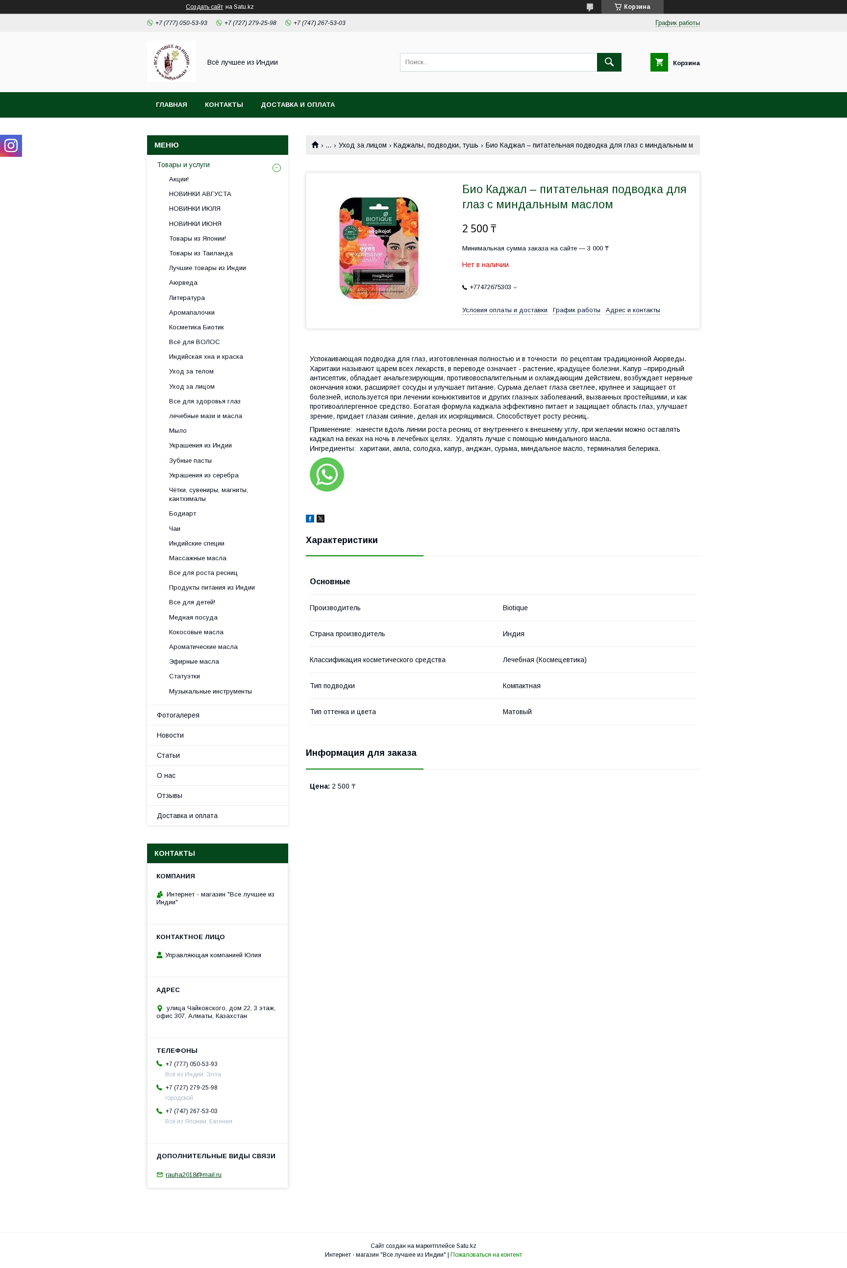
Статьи (168, 755)
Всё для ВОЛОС (194, 342)
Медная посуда (193, 617)
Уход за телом (191, 371)
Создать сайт (204, 6)
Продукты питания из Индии (212, 587)
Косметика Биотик (196, 327)
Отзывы (169, 795)
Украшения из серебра (204, 475)
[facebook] (310, 520)
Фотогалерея (178, 715)
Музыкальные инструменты (210, 691)
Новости (170, 735)
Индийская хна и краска (206, 356)
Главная (171, 104)
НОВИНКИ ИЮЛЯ (195, 208)
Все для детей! (192, 602)
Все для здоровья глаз (205, 401)
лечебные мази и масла (205, 416)
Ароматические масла (203, 646)
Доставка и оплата (298, 104)
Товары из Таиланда (201, 253)
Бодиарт (182, 513)
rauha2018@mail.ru (194, 1174)
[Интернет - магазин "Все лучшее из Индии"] (171, 79)
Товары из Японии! (197, 238)
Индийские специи (196, 543)
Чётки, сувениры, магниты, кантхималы (208, 494)
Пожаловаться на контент (486, 1254)
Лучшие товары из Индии (207, 268)
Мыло (178, 430)
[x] (320, 520)
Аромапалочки (192, 312)
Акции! (179, 179)
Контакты (224, 104)
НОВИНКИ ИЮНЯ (195, 223)
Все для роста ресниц (203, 572)
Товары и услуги (183, 165)
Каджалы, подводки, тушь (436, 145)
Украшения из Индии (200, 445)
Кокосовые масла (196, 632)
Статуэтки (184, 676)
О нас (166, 775)
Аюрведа (183, 282)
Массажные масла (197, 558)
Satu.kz (466, 1246)
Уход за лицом (363, 145)
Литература (187, 297)
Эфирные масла (194, 661)
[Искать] (609, 62)
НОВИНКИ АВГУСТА (200, 194)
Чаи (174, 528)
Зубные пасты (190, 460)
